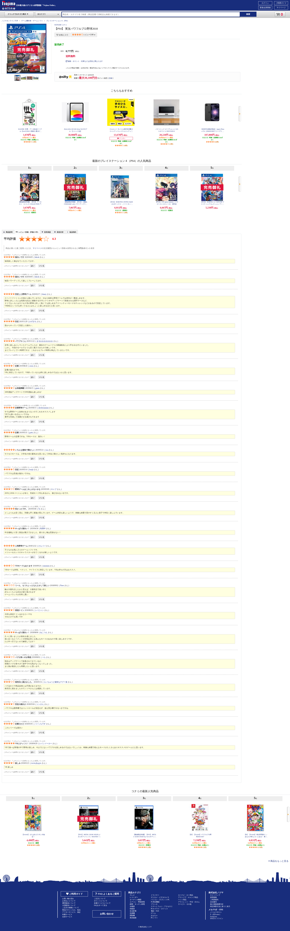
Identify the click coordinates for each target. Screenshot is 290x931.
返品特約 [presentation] (72, 232)
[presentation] (7, 232)
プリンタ (154, 904)
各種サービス (67, 914)
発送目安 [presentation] (60, 232)
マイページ (281, 7)
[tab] (8, 232)
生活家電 (133, 911)
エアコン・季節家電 (137, 902)
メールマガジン (216, 912)
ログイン (265, 3)
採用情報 (213, 897)
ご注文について (100, 898)
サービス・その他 (184, 904)
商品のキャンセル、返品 (71, 910)
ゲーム (153, 913)
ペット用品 (182, 899)
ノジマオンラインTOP (10, 21)
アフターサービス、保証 (71, 912)
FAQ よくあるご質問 (108, 894)
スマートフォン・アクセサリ (161, 906)
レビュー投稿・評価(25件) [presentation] (28, 232)
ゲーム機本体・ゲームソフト (32, 21)
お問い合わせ (107, 914)
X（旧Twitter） (215, 914)
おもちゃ (154, 915)
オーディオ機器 (135, 899)
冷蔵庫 (132, 906)
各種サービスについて (102, 903)
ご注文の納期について (70, 907)
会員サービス (67, 917)
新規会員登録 (265, 7)
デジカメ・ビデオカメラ (160, 897)
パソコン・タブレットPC (160, 899)
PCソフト (154, 918)
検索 (248, 14)
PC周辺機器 (155, 902)
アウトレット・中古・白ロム (189, 902)
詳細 (110, 78)
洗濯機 (132, 913)
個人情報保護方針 (216, 904)
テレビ (132, 895)
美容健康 (133, 918)
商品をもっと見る (279, 861)
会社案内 (213, 902)
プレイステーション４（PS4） (57, 21)
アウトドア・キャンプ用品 (188, 897)
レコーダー (134, 897)
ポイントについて (100, 901)
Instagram (213, 916)
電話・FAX (155, 911)
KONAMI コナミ (61, 25)
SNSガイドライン (216, 918)
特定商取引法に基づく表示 (220, 906)
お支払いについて (69, 901)
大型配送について (69, 905)
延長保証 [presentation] (47, 232)
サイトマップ (215, 895)
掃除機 (132, 915)
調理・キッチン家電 (137, 904)
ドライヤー (155, 895)
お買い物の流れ (68, 898)
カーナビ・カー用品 (185, 895)
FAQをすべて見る (100, 905)
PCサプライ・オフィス (159, 909)
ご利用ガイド (281, 3)
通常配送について (69, 903)
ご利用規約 (214, 899)
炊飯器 (132, 909)
